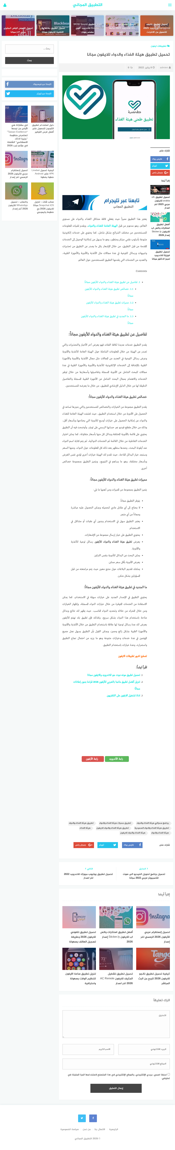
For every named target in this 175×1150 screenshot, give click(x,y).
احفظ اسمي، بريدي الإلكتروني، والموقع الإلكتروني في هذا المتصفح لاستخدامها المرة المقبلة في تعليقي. (119, 1076)
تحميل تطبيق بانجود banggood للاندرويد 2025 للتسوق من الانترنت (156, 28)
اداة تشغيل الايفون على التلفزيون (123, 695)
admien (164, 68)
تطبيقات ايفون (158, 46)
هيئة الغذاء (85, 828)
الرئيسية (113, 1129)
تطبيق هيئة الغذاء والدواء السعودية (151, 828)
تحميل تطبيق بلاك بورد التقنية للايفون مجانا (53, 30)
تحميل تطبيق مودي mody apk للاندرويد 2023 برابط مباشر (122, 28)
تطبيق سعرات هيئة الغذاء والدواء (115, 823)
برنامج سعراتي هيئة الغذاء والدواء (153, 823)
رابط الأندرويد (116, 759)
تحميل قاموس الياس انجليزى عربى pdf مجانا (18, 30)
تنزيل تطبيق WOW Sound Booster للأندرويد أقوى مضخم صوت (87, 28)
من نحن (87, 1129)
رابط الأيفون (92, 759)
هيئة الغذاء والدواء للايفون (132, 833)
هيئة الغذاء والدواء (160, 833)
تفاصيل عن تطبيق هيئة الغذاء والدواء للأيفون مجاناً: (112, 282)
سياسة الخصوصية (69, 1129)
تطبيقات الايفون (126, 656)
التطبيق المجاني (87, 5)
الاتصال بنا (100, 1129)
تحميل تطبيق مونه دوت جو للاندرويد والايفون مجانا (113, 675)
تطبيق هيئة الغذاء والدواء (81, 823)
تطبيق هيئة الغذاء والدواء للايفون (112, 828)
